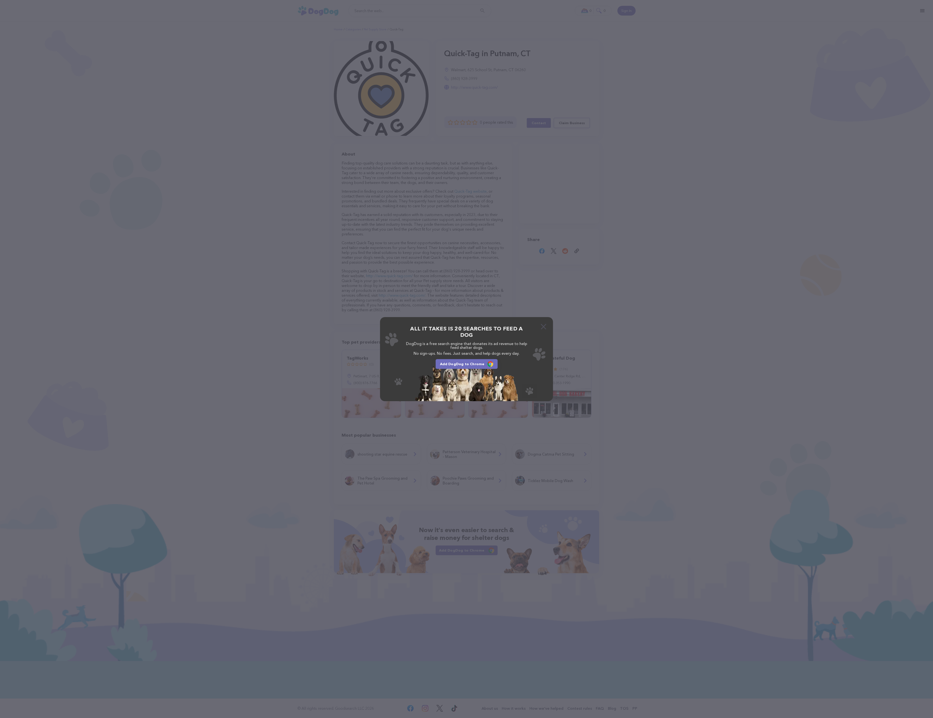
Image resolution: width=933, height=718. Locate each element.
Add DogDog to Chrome (462, 364)
